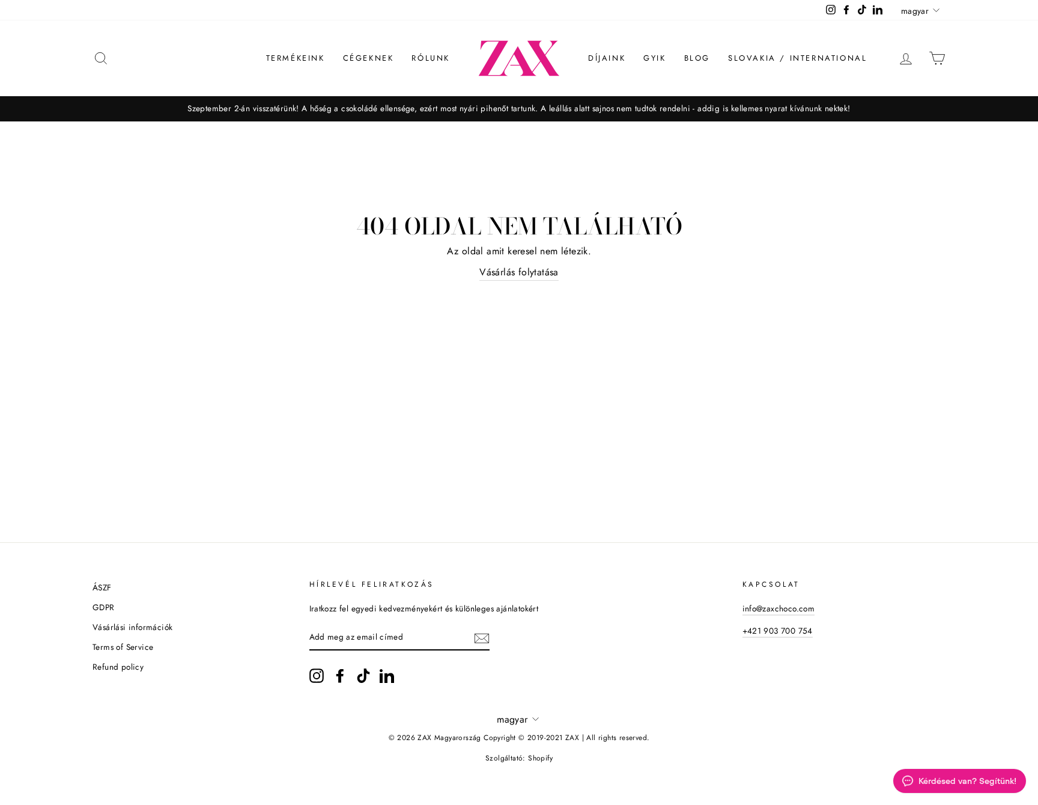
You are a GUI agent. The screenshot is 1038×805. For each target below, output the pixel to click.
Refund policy (118, 667)
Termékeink (295, 58)
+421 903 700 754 (777, 631)
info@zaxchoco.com (778, 608)
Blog (697, 58)
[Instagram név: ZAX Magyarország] (316, 676)
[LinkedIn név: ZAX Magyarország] (387, 676)
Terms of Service (123, 647)
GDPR (104, 607)
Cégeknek (368, 58)
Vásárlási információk (132, 627)
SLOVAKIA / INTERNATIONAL (797, 58)
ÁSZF (102, 587)
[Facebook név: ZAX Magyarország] (340, 676)
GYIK (654, 58)
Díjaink (606, 58)
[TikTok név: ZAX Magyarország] (363, 676)
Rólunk (430, 58)
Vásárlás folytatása (519, 272)
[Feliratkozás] (482, 637)
